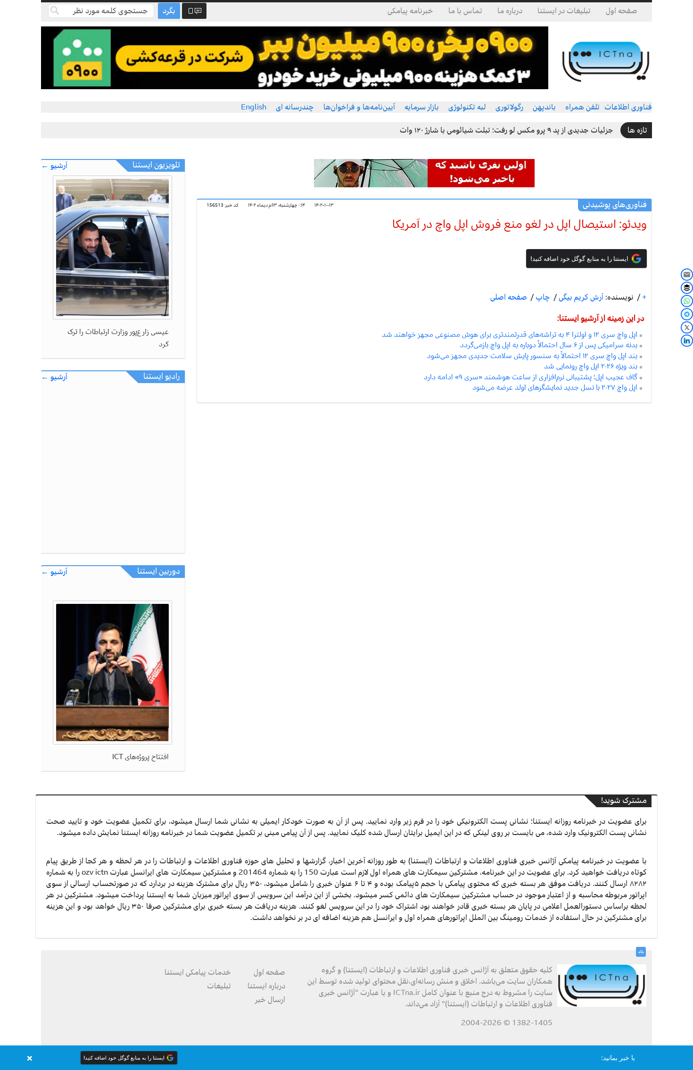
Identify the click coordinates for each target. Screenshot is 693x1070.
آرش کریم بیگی (580, 297)
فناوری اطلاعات (628, 107)
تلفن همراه (582, 107)
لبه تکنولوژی (467, 107)
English (253, 107)
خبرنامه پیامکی (410, 11)
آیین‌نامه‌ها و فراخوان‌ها (359, 107)
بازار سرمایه (421, 107)
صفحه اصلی (508, 297)
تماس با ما (465, 11)
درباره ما (509, 11)
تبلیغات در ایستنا (564, 11)
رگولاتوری (509, 107)
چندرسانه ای (295, 107)
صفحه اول (621, 11)
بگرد (169, 11)
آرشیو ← (54, 166)
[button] (346, 1057)
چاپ (542, 297)
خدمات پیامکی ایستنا (198, 972)
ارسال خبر (270, 1000)
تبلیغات (219, 986)
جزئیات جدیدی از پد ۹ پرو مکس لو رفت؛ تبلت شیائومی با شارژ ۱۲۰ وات (506, 130)
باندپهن (544, 107)
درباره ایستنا (266, 986)
